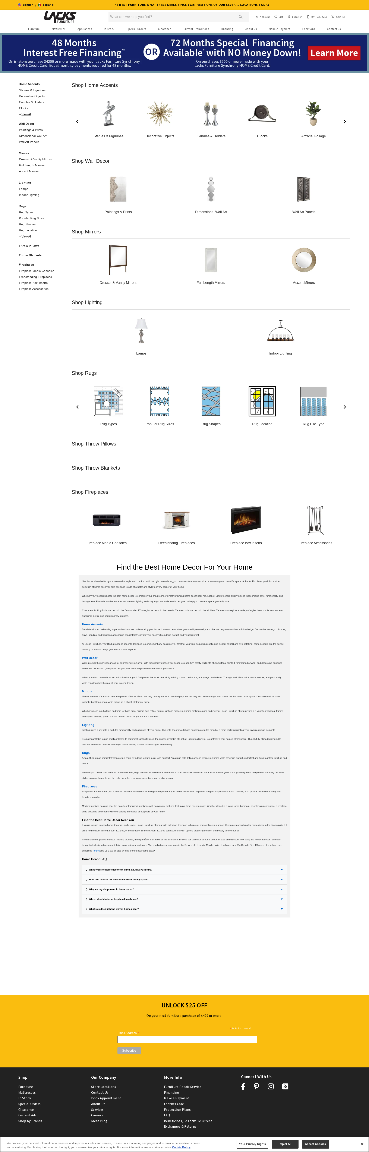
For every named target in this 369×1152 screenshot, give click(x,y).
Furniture (34, 29)
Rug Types (26, 212)
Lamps (23, 189)
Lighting (25, 182)
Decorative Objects (32, 96)
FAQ (167, 1115)
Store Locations (103, 1087)
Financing (227, 29)
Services (97, 1109)
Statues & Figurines (32, 90)
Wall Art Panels (29, 142)
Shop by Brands (30, 1121)
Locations (308, 29)
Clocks (23, 108)
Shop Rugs (84, 373)
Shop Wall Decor (91, 161)
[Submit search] (240, 17)
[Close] (362, 1144)
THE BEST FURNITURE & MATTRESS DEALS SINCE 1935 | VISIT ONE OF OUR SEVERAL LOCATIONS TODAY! (191, 4)
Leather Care (174, 1104)
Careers (97, 1115)
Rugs (22, 206)
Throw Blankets (30, 255)
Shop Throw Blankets (96, 468)
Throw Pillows (29, 246)
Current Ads (27, 1115)
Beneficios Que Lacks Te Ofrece (188, 1121)
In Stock (109, 29)
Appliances (85, 29)
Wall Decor (26, 123)
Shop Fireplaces (90, 492)
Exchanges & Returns (180, 1126)
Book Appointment (106, 1098)
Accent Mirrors (29, 171)
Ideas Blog (99, 1121)
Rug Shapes (27, 224)
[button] (25, 5)
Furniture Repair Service (182, 1087)
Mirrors (24, 153)
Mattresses (59, 29)
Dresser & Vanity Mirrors (35, 159)
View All (26, 114)
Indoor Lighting (29, 194)
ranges (96, 850)
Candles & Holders (31, 102)
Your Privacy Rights (252, 1144)
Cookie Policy (181, 1147)
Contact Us (334, 29)
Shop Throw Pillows (94, 444)
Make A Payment (279, 29)
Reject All (285, 1144)
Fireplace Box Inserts (33, 282)
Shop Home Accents (95, 85)
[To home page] (60, 16)
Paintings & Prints (31, 130)
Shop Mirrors (86, 232)
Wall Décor (89, 658)
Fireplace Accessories (33, 288)
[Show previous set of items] (77, 121)
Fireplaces (26, 264)
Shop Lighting (87, 302)
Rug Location (28, 230)
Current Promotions (196, 29)
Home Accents (29, 84)
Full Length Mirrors (32, 165)
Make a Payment (176, 1098)
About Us (251, 29)
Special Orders (136, 29)
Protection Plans (177, 1109)
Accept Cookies (315, 1144)
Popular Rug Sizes (31, 218)
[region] (184, 1144)
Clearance (164, 29)
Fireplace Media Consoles (36, 271)
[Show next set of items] (344, 121)
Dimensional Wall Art (33, 136)
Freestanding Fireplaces (35, 276)
